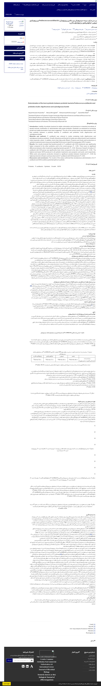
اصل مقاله (91, 170)
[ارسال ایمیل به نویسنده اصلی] (74, 29)
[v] (94, 633)
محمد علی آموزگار (66, 29)
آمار (21, 58)
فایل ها (20, 33)
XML (21, 38)
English (9, 14)
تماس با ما (92, 9)
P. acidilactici (86, 87)
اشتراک (9, 660)
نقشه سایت (92, 670)
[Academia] (31, 666)
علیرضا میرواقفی (79, 29)
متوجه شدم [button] (7, 683)
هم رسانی (19, 47)
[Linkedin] (27, 666)
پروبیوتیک (94, 87)
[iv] (94, 630)
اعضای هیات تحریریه (89, 661)
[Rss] (23, 666)
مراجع (92, 640)
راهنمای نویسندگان (63, 4)
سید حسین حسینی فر (91, 29)
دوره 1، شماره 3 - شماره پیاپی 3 (9, 23)
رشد (72, 87)
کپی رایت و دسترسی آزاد (48, 4)
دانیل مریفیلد (56, 29)
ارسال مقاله (16, 4)
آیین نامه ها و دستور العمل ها (31, 4)
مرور (85, 4)
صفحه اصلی (92, 4)
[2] (94, 626)
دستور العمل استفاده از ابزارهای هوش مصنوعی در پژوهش (72, 9)
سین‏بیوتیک (78, 87)
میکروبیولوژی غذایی (92, 93)
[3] (94, 628)
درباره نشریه (91, 658)
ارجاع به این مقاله (17, 53)
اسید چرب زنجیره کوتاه (64, 87)
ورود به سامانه (20, 14)
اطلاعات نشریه (76, 4)
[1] (94, 624)
